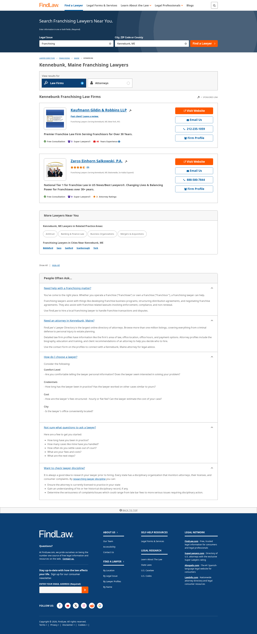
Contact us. (68, 558)
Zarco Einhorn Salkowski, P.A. (97, 160)
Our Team (108, 541)
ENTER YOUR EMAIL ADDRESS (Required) (60, 584)
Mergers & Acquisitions (132, 233)
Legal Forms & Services (152, 541)
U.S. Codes (146, 575)
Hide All (56, 265)
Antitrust (50, 233)
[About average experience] (119, 141)
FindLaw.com (191, 541)
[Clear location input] (185, 43)
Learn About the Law (151, 559)
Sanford (69, 248)
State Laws (146, 564)
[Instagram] (84, 606)
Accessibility (109, 546)
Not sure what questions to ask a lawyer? (70, 427)
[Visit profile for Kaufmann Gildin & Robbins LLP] (55, 119)
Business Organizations (102, 233)
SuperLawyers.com (194, 553)
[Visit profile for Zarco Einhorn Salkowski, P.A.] (55, 169)
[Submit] (85, 590)
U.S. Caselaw (147, 570)
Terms (42, 624)
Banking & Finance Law (72, 233)
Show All (43, 265)
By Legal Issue (110, 575)
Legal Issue (46, 37)
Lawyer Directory (47, 58)
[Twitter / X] (76, 606)
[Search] (214, 5)
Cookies (82, 624)
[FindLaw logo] (50, 5)
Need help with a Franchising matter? (67, 288)
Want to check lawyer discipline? (64, 468)
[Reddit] (92, 606)
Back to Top (130, 510)
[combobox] (76, 43)
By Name (107, 586)
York (95, 248)
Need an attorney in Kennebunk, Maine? (69, 320)
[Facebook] (60, 606)
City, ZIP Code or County (129, 37)
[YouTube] (68, 606)
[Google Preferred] (100, 606)
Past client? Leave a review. (85, 116)
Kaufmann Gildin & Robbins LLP (99, 109)
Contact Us (108, 552)
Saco (59, 248)
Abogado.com (192, 565)
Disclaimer (68, 624)
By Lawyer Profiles (112, 581)
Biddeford (48, 248)
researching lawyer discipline (89, 479)
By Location (109, 570)
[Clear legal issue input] (110, 43)
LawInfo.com (191, 577)
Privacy (54, 624)
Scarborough (83, 248)
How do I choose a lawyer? (60, 357)
